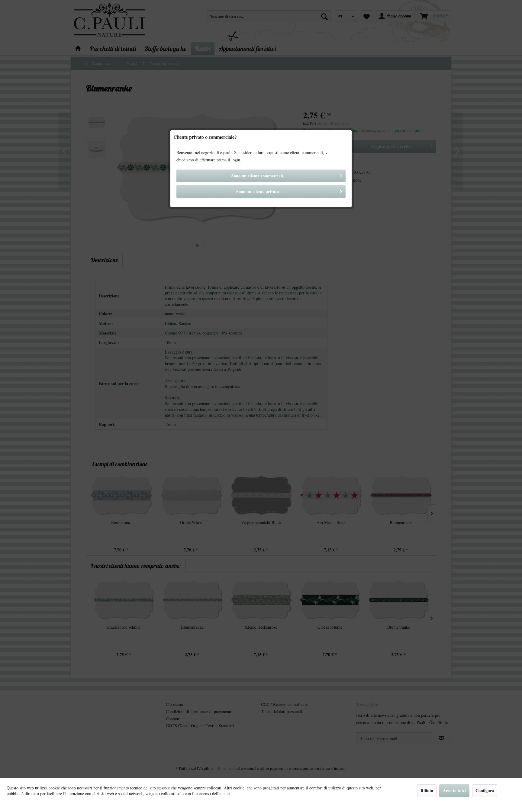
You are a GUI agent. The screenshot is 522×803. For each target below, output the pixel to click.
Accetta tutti (454, 790)
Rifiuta (426, 790)
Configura (484, 790)
